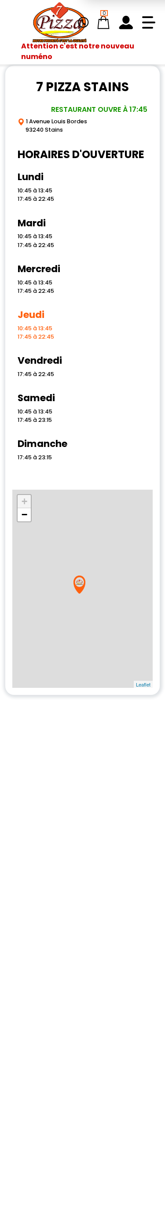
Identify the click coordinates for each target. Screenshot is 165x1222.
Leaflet (143, 684)
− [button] (24, 514)
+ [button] (24, 501)
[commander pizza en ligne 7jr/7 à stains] (59, 22)
